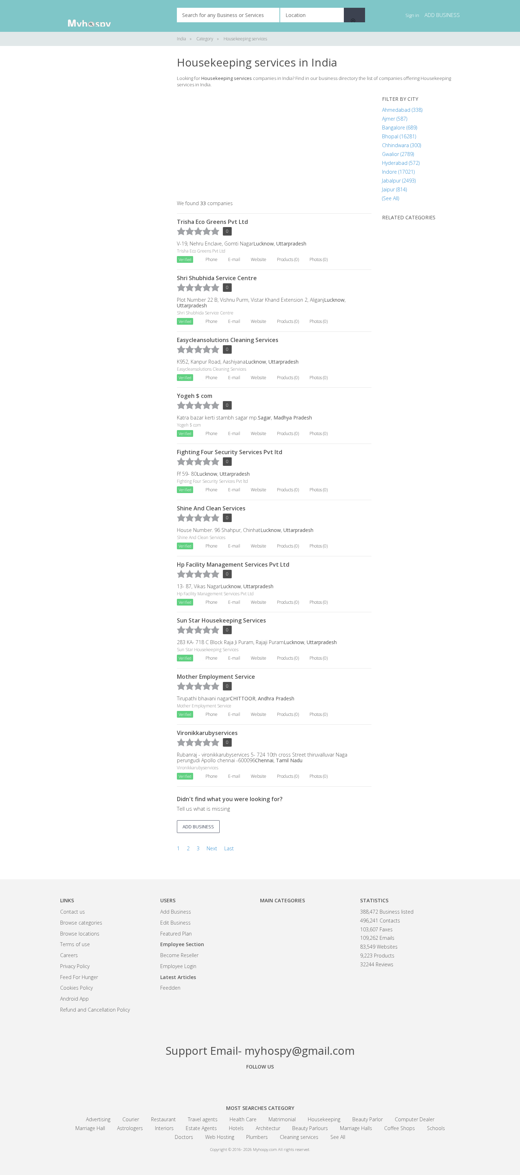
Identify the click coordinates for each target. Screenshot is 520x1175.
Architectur (268, 1128)
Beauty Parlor (367, 1119)
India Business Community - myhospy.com (95, 16)
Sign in (412, 15)
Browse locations (79, 933)
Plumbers (257, 1137)
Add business (442, 14)
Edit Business (175, 922)
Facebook (221, 1083)
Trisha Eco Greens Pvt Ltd (212, 222)
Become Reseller (179, 955)
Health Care (243, 1119)
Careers (69, 955)
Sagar (264, 417)
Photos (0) (319, 259)
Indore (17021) (398, 171)
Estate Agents (201, 1128)
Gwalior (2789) (398, 154)
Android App (74, 998)
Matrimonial (282, 1119)
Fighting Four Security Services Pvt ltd (229, 452)
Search (354, 15)
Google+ (260, 1083)
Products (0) (288, 259)
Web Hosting (219, 1137)
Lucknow (263, 243)
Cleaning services (299, 1137)
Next (212, 848)
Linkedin (299, 1083)
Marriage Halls (356, 1128)
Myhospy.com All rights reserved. (281, 1149)
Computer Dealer (414, 1119)
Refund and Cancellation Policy (95, 1009)
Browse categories (81, 922)
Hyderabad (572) (401, 163)
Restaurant (163, 1119)
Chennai (264, 760)
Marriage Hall (90, 1128)
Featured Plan (176, 933)
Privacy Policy (74, 966)
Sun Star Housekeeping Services (221, 620)
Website (258, 259)
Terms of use (75, 944)
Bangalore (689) (399, 127)
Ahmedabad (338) (402, 109)
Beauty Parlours (310, 1128)
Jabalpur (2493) (399, 180)
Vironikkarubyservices (207, 733)
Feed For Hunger (79, 977)
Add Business (175, 911)
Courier (130, 1119)
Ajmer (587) (394, 118)
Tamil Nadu (289, 760)
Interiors (164, 1128)
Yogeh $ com (194, 396)
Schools (436, 1128)
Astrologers (130, 1128)
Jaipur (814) (394, 189)
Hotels (236, 1128)
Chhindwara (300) (401, 145)
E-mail (234, 259)
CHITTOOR (242, 698)
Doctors (184, 1137)
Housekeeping (324, 1119)
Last (229, 848)
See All (337, 1137)
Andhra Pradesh (276, 698)
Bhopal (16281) (399, 136)
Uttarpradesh (291, 243)
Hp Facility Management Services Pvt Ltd (233, 564)
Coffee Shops (399, 1128)
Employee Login (178, 966)
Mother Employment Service (216, 677)
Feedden (170, 987)
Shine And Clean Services (211, 508)
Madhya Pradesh (292, 417)
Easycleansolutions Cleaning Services (227, 340)
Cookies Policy (76, 987)
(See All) (390, 198)
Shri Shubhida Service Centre (217, 278)
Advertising (98, 1119)
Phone (212, 259)
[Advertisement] (113, 163)
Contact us (72, 911)
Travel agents (203, 1119)
